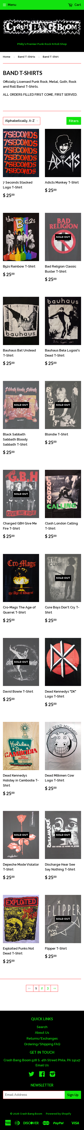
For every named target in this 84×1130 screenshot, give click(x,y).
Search (42, 1027)
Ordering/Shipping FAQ (42, 1044)
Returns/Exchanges (42, 1038)
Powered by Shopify (58, 1113)
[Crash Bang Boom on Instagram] (52, 1075)
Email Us (42, 1065)
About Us (42, 1033)
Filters (74, 121)
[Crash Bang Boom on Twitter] (31, 1075)
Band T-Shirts (26, 56)
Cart (77, 5)
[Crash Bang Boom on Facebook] (42, 1075)
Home (6, 56)
